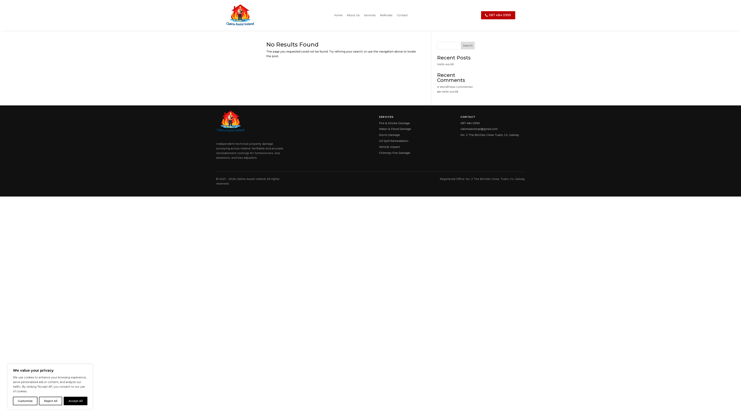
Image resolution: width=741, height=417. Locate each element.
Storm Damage (389, 135)
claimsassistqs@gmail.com (479, 129)
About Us (353, 15)
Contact (402, 15)
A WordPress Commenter (455, 87)
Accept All (76, 401)
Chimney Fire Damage (394, 153)
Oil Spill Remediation (393, 141)
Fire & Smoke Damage (394, 123)
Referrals (386, 15)
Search (468, 45)
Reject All (50, 401)
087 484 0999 (500, 15)
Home (338, 15)
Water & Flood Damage (395, 129)
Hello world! (445, 64)
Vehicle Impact (389, 147)
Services (370, 15)
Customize (25, 401)
